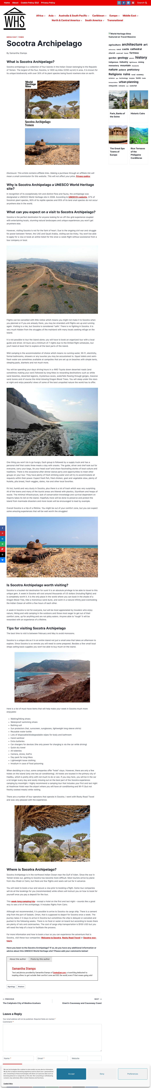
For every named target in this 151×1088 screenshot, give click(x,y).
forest (126, 53)
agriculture (115, 44)
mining (141, 62)
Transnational (115, 20)
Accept (71, 1074)
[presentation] (118, 99)
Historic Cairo (138, 113)
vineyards (113, 86)
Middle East (12, 37)
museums (135, 66)
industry (124, 62)
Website (75, 1058)
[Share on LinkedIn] (2, 538)
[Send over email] (2, 544)
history (141, 57)
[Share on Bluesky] (2, 560)
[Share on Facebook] (2, 528)
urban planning (128, 82)
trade (144, 78)
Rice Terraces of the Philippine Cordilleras (138, 153)
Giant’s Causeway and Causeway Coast (82, 1001)
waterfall (133, 86)
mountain (125, 65)
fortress (134, 52)
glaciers (131, 58)
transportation (113, 82)
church (112, 53)
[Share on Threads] (2, 554)
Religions (115, 74)
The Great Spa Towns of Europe (117, 151)
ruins (126, 74)
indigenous (113, 62)
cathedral (136, 49)
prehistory (133, 69)
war (127, 86)
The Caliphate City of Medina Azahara (22, 1001)
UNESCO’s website (78, 197)
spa (117, 78)
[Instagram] (119, 3)
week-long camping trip (23, 901)
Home (7, 3)
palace (122, 69)
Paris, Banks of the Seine (117, 115)
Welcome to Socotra (51, 938)
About (15, 3)
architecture (132, 44)
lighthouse (133, 62)
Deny (102, 1074)
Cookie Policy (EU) (30, 3)
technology (123, 78)
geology (11, 987)
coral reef (119, 53)
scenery (140, 74)
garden (112, 57)
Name (7, 1058)
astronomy (112, 49)
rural (133, 75)
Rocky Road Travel (71, 938)
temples (132, 78)
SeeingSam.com (59, 972)
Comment (8, 1022)
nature (21, 987)
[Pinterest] (133, 3)
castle (125, 49)
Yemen (21, 37)
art (145, 44)
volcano (122, 86)
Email (41, 1058)
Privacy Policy (48, 3)
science (112, 78)
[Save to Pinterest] (2, 533)
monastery (114, 65)
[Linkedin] (128, 3)
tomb (138, 78)
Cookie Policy (8, 1083)
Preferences (132, 1074)
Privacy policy (83, 176)
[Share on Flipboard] (2, 549)
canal (119, 49)
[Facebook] (124, 3)
